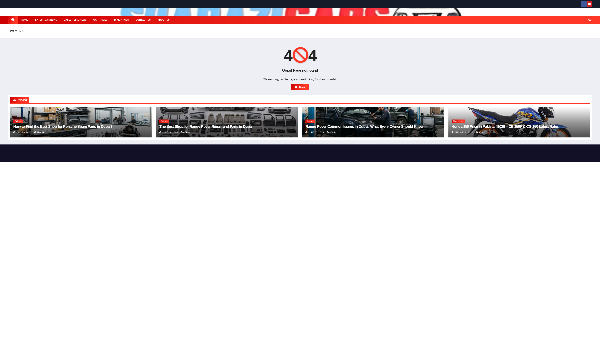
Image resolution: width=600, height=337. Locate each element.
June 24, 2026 (170, 132)
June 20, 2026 (316, 132)
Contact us (143, 20)
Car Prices (100, 20)
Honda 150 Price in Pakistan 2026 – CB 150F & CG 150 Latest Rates (505, 126)
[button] (589, 19)
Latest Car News (46, 20)
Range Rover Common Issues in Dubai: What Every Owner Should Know (364, 126)
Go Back (300, 87)
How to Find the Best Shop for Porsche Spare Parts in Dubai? (62, 126)
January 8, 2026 (464, 132)
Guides (18, 121)
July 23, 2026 (24, 132)
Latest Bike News (75, 20)
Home (24, 20)
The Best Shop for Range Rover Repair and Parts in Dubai (205, 126)
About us (164, 20)
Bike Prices (121, 20)
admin (40, 132)
